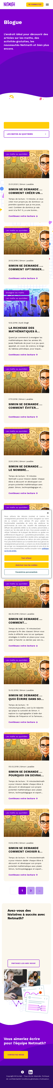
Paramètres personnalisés (26, 572)
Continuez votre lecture (22, 216)
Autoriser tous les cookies (27, 565)
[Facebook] (25, 1072)
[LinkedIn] (30, 1072)
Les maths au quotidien (20, 134)
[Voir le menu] (47, 4)
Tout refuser (26, 558)
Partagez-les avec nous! (23, 963)
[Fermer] (48, 513)
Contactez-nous (16, 1055)
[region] (26, 544)
